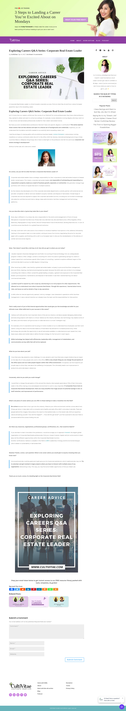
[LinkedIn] (104, 50)
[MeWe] (39, 589)
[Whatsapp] (50, 589)
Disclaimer (69, 683)
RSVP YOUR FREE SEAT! (75, 19)
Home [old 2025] (42, 683)
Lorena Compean (58, 134)
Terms (68, 685)
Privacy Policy (70, 688)
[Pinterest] (33, 589)
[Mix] (44, 589)
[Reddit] (22, 589)
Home (72, 41)
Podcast (105, 41)
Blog (98, 41)
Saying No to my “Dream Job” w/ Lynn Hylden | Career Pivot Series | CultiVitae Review (105, 118)
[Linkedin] (28, 589)
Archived (30, 54)
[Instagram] (112, 50)
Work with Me (88, 41)
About (78, 41)
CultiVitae (14, 54)
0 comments (38, 54)
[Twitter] (17, 589)
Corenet (67, 432)
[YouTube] (108, 50)
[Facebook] (11, 589)
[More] (55, 589)
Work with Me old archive (45, 688)
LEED (47, 441)
